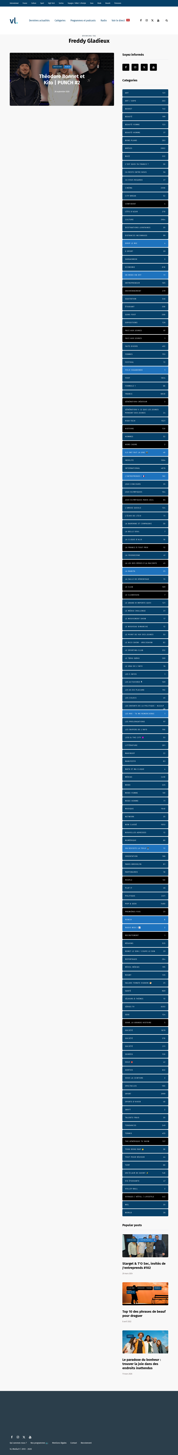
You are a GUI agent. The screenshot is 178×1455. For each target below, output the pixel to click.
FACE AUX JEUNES (145, 330)
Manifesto (145, 761)
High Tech (51, 3)
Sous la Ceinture (145, 1078)
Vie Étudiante (145, 1181)
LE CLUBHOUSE (145, 595)
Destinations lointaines (145, 227)
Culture (33, 3)
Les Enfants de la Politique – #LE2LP (145, 707)
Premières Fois (145, 912)
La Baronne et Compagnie (145, 524)
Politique (145, 896)
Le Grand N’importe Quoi (145, 603)
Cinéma (145, 188)
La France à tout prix (145, 547)
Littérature (145, 745)
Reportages (145, 959)
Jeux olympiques (145, 492)
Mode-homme (145, 801)
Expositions (145, 322)
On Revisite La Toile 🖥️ (145, 848)
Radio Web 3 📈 (145, 927)
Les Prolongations (145, 722)
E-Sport (145, 251)
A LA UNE (131, 1288)
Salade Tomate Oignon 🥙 (145, 983)
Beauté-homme (145, 132)
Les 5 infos (145, 674)
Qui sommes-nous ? (18, 1443)
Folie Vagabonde (145, 370)
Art (145, 93)
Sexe (145, 1015)
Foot (145, 378)
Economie (145, 267)
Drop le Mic (145, 243)
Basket (145, 109)
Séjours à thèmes (145, 999)
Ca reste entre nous (145, 172)
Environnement (145, 291)
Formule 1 (145, 386)
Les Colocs (145, 698)
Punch (67, 67)
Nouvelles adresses (145, 832)
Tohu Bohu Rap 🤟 (145, 1149)
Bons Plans (145, 140)
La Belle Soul (145, 531)
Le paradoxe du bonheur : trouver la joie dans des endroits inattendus (141, 1364)
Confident (145, 204)
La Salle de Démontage (145, 579)
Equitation (145, 299)
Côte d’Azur (145, 212)
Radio (104, 20)
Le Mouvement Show (145, 619)
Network (145, 817)
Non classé (145, 824)
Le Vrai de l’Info (145, 666)
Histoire (145, 429)
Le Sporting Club (145, 650)
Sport (42, 3)
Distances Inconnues (145, 235)
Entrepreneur (145, 283)
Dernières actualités (39, 20)
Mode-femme (145, 793)
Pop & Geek (145, 904)
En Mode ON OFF (145, 275)
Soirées (145, 1054)
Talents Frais (145, 1118)
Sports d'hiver (145, 1102)
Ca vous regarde (145, 180)
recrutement (145, 935)
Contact (73, 1443)
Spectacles (145, 1086)
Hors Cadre (145, 444)
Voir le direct (120, 20)
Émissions (117, 3)
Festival (145, 362)
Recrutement (86, 1443)
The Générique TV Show (145, 1141)
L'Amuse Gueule (145, 508)
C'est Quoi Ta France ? (145, 164)
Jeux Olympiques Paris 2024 (145, 500)
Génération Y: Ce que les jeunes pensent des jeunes (145, 411)
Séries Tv (145, 1007)
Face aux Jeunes (145, 338)
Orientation (145, 856)
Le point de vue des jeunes (145, 634)
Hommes (145, 436)
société (145, 1038)
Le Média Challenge (145, 611)
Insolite (145, 460)
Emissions (57, 67)
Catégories (60, 20)
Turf (145, 1165)
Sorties (61, 3)
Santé (145, 991)
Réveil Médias (145, 967)
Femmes (145, 354)
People (145, 880)
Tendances (145, 1125)
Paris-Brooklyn (145, 864)
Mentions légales (59, 1443)
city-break (145, 196)
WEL (145, 1205)
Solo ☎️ (145, 1062)
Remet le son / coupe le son (145, 951)
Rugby (145, 975)
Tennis (145, 1133)
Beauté (107, 3)
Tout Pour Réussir (145, 1157)
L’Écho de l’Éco (145, 516)
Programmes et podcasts (83, 20)
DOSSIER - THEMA (145, 1288)
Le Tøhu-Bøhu (145, 658)
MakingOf (145, 753)
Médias (145, 777)
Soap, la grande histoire (145, 1022)
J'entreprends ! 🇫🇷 (145, 476)
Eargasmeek (145, 259)
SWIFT (145, 1110)
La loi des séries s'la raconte (145, 563)
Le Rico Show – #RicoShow (145, 642)
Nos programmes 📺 (39, 1443)
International (14, 3)
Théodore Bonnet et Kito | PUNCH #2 (62, 79)
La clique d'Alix (145, 539)
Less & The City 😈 (145, 737)
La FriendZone (145, 555)
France (25, 3)
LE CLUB (145, 587)
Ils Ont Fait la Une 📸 (145, 452)
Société (145, 1030)
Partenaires (145, 872)
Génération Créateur (145, 402)
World (145, 1213)
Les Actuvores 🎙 (145, 682)
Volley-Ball (145, 1189)
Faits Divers (145, 346)
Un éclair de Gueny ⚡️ (145, 1173)
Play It (145, 888)
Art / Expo (145, 101)
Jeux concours (145, 484)
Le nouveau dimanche (145, 627)
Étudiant (145, 307)
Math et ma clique (145, 769)
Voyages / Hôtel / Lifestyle (77, 3)
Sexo (91, 3)
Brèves (145, 148)
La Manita (145, 571)
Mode (99, 3)
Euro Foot (145, 315)
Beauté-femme (145, 124)
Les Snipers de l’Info (145, 729)
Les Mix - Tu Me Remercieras (145, 714)
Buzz (145, 156)
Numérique (145, 840)
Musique (145, 809)
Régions (145, 943)
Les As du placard (145, 690)
